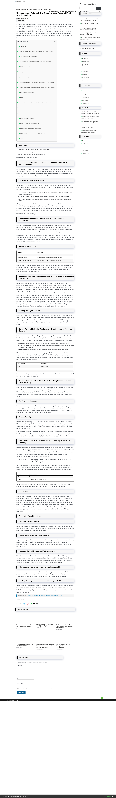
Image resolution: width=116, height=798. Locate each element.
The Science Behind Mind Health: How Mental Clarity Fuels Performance (35, 61)
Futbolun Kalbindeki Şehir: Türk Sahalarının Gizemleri (24, 741)
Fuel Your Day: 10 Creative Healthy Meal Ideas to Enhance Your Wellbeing (64, 743)
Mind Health (85, 100)
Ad (18, 775)
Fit (82, 90)
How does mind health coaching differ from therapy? (32, 128)
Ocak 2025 (84, 68)
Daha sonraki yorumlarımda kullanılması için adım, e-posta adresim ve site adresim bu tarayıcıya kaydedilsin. (40, 785)
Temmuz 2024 (85, 81)
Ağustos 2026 (85, 58)
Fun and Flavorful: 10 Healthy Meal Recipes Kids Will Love (24, 625)
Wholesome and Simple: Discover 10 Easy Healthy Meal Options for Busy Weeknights (79, 724)
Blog (79, 11)
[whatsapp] (31, 603)
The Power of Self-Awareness (28, 92)
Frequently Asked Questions (26, 113)
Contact (85, 11)
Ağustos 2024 (85, 77)
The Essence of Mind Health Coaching (29, 56)
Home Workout (85, 97)
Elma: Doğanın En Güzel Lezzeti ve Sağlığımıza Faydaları (44, 625)
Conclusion (22, 108)
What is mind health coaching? (28, 118)
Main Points (24, 46)
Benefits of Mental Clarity (27, 66)
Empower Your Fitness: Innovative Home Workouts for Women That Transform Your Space (45, 743)
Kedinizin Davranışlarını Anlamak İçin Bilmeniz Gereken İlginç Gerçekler (45, 595)
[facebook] (24, 603)
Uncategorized (85, 103)
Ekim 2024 (84, 74)
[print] (37, 603)
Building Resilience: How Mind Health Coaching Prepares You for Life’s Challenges (37, 87)
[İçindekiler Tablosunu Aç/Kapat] (54, 42)
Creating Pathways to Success (28, 77)
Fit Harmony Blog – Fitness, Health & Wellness (62, 11)
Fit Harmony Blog (88, 4)
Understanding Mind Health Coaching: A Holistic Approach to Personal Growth (36, 51)
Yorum (19, 762)
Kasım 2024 (85, 71)
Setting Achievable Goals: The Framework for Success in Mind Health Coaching (37, 82)
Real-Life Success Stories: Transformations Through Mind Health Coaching (36, 102)
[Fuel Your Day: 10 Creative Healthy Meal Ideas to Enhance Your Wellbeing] (65, 739)
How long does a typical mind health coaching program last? (33, 138)
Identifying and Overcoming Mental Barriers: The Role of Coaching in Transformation (38, 71)
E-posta (20, 780)
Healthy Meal (85, 94)
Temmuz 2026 (85, 61)
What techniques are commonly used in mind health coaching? (34, 133)
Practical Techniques (26, 97)
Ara (98, 8)
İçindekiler (20, 20)
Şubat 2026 (85, 64)
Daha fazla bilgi (107, 796)
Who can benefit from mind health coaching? (30, 123)
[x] (34, 603)
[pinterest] (27, 603)
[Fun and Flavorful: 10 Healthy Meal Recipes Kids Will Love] (25, 623)
